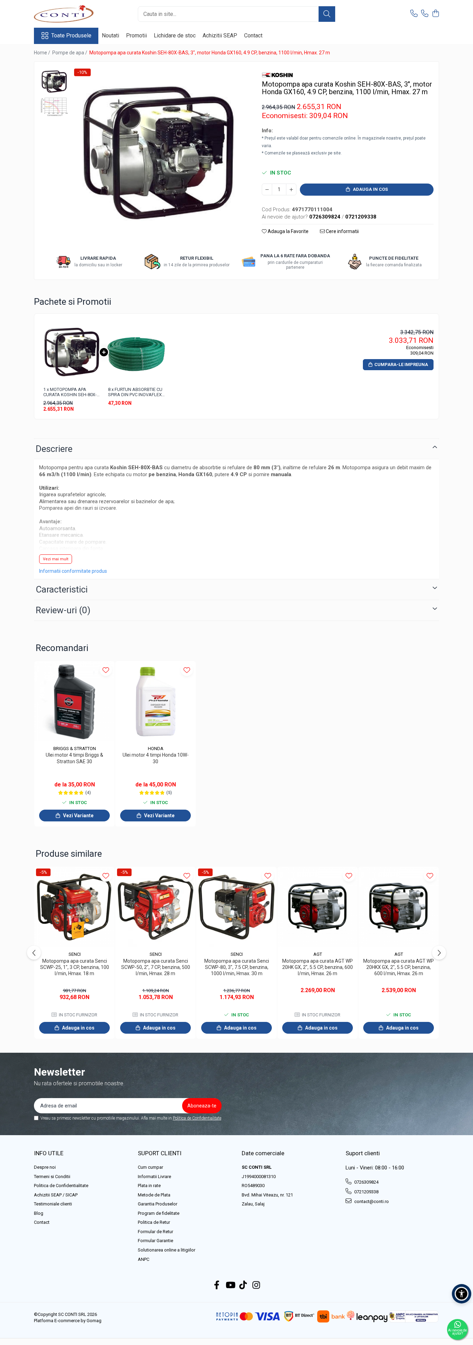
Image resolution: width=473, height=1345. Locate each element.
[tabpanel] (158, 153)
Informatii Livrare (154, 1176)
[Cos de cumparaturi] (435, 14)
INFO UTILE (48, 1153)
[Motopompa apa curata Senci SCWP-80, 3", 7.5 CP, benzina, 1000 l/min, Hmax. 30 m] (236, 907)
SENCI (75, 954)
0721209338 (365, 1191)
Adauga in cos (370, 189)
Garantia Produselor (157, 1203)
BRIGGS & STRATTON (74, 748)
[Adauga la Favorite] (106, 670)
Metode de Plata (154, 1194)
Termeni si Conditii (52, 1176)
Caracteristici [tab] (62, 589)
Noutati (110, 35)
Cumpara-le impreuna (401, 364)
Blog (38, 1213)
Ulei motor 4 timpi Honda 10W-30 (156, 758)
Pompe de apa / (70, 52)
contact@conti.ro (371, 1201)
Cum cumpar (150, 1167)
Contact (253, 35)
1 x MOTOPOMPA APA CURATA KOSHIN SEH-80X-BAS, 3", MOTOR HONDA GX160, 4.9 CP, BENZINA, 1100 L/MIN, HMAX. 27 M (70, 392)
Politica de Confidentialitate (197, 1118)
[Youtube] (230, 1285)
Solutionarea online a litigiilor (166, 1250)
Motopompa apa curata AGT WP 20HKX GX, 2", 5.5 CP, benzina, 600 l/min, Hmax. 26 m (398, 967)
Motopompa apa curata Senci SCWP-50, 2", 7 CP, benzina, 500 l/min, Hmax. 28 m (155, 967)
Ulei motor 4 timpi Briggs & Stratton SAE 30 (74, 758)
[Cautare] (327, 14)
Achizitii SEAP (220, 35)
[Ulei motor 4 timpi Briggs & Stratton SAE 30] (74, 701)
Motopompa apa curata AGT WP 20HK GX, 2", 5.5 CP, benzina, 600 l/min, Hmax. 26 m (317, 967)
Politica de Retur (154, 1222)
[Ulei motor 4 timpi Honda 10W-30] (155, 701)
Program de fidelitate (158, 1213)
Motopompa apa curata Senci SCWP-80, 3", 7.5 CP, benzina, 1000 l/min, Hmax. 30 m (236, 967)
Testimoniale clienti (53, 1203)
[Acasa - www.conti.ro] (68, 14)
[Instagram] (256, 1285)
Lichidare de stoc (175, 35)
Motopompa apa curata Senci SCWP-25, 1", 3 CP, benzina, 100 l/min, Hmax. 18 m (74, 967)
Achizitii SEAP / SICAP (56, 1194)
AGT (317, 954)
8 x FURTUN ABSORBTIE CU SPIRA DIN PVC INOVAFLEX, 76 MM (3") (135, 392)
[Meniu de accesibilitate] (461, 1293)
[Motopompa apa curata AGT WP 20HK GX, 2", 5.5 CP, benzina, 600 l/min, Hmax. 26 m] (317, 907)
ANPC (143, 1259)
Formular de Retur (155, 1231)
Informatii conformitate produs (73, 571)
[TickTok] (243, 1285)
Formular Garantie (155, 1240)
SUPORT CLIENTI (159, 1153)
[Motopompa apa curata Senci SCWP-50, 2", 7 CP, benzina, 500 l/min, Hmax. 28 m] (155, 907)
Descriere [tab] (54, 449)
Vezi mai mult (55, 559)
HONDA (155, 748)
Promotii (136, 35)
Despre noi (45, 1167)
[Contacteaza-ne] (414, 14)
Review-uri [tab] (63, 610)
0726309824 (365, 1182)
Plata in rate (149, 1185)
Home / (42, 52)
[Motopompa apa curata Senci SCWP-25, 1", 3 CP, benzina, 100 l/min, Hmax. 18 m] (74, 907)
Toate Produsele (71, 35)
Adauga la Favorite (288, 231)
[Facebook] (217, 1285)
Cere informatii (342, 231)
